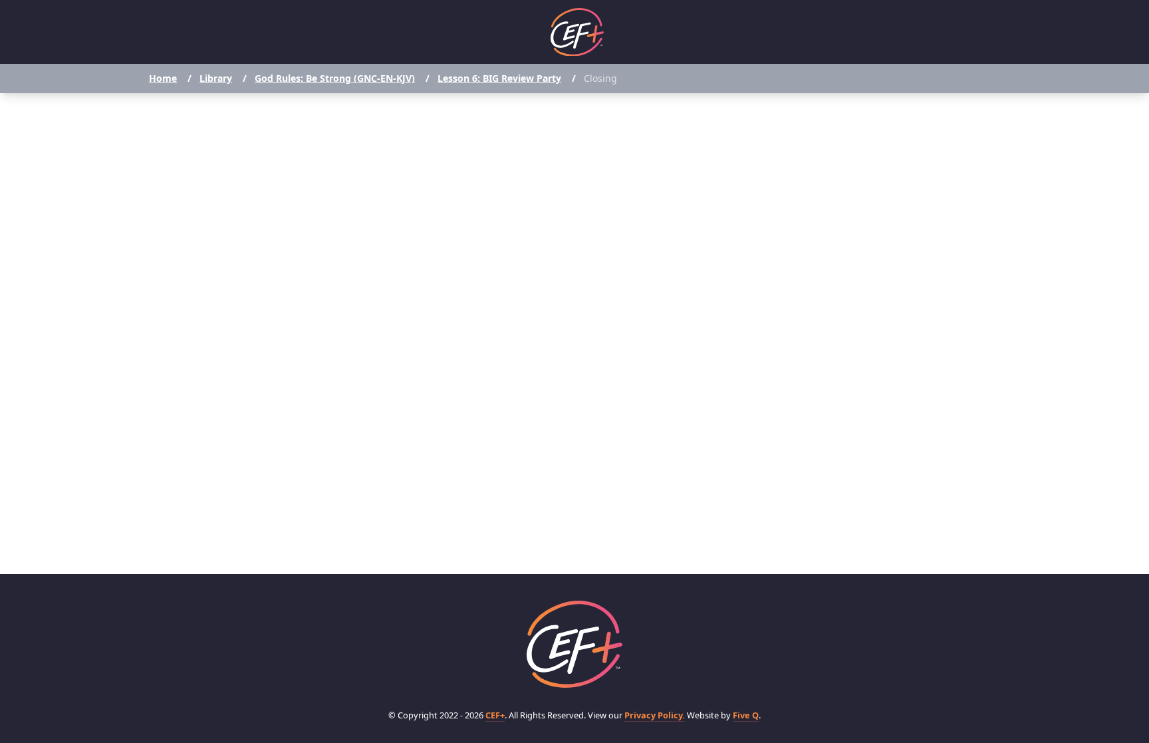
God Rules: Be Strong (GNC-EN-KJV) (335, 78)
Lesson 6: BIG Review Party (499, 78)
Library (215, 78)
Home (163, 78)
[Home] (577, 32)
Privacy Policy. (654, 715)
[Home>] (574, 644)
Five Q (746, 715)
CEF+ (495, 715)
